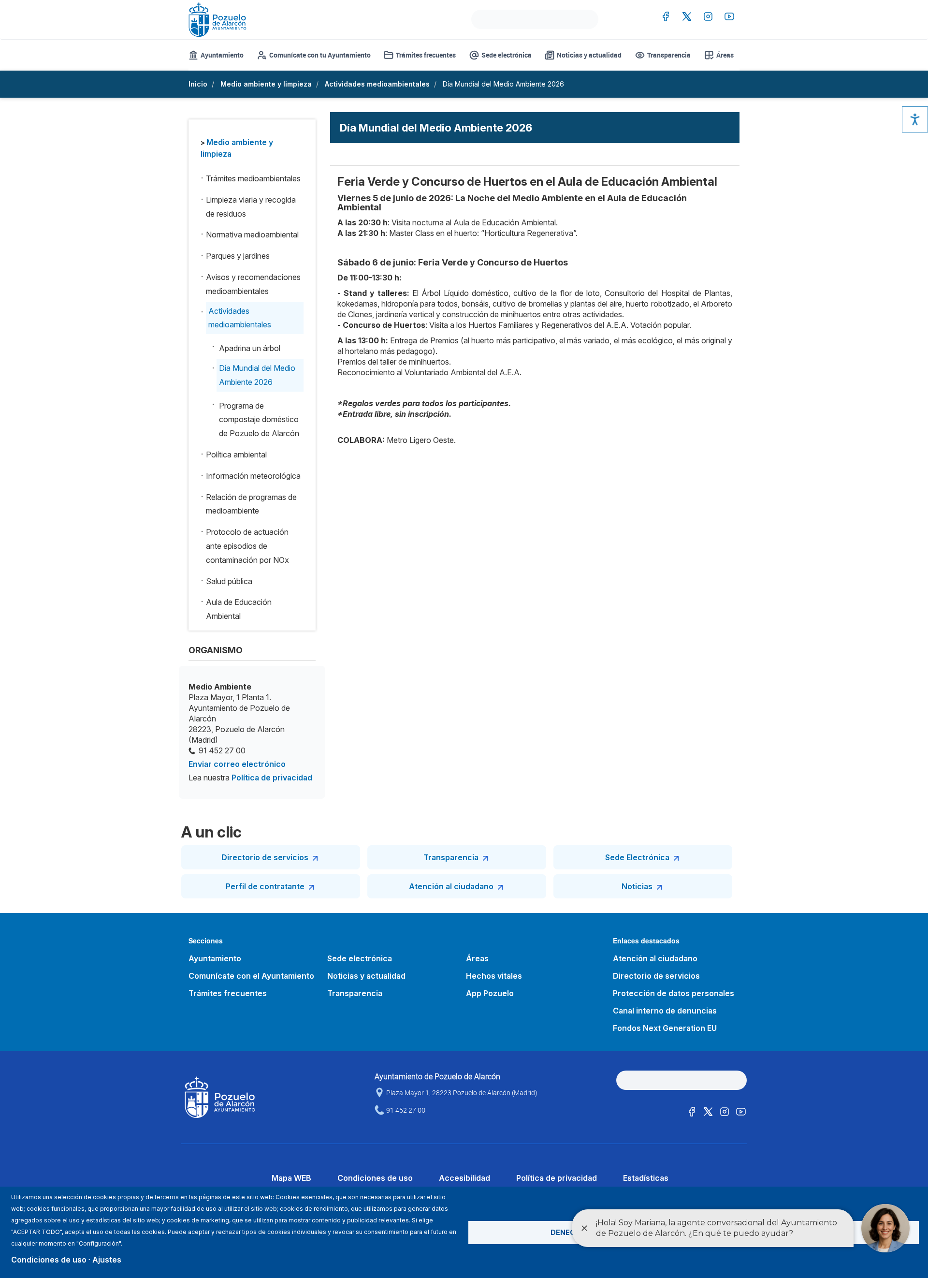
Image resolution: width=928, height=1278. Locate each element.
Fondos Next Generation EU (665, 1028)
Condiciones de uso (375, 1178)
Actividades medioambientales (377, 84)
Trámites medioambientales (253, 178)
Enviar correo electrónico (237, 764)
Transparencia (669, 54)
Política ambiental (236, 454)
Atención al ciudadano (451, 886)
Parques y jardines (238, 256)
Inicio (197, 84)
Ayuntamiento (222, 54)
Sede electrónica (506, 54)
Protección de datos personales (673, 993)
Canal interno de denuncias (665, 1010)
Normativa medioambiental (252, 234)
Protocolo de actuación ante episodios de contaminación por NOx (247, 546)
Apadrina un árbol (249, 348)
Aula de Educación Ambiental (239, 609)
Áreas (725, 54)
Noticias (637, 886)
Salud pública (229, 581)
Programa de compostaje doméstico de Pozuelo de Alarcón (259, 420)
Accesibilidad (464, 1178)
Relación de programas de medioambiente (251, 504)
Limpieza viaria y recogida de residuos (251, 207)
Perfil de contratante (265, 886)
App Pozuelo (490, 993)
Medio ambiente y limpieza (266, 84)
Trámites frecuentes (426, 54)
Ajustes (106, 1259)
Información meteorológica (253, 476)
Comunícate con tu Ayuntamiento (320, 54)
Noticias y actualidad (589, 54)
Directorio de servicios (264, 857)
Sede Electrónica (637, 857)
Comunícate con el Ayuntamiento (251, 976)
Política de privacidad (272, 777)
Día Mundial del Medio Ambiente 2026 (257, 375)
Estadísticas (645, 1178)
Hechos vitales (494, 976)
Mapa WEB (291, 1178)
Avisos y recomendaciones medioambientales (253, 284)
